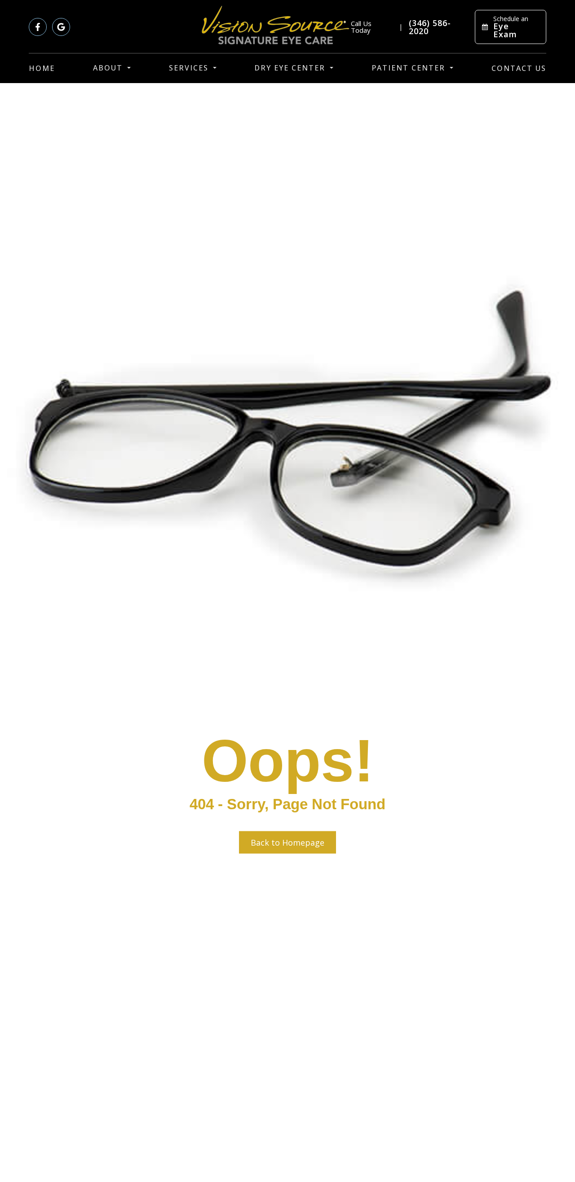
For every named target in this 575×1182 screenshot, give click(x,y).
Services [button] (188, 68)
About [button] (108, 68)
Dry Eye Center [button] (289, 68)
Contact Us (518, 68)
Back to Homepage (287, 842)
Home (42, 68)
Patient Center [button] (408, 68)
